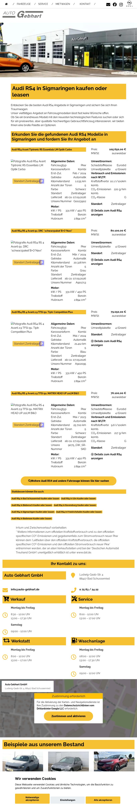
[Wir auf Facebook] (115, 4)
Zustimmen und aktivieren (68, 716)
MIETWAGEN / (65, 4)
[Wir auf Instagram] (121, 4)
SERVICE (43, 4)
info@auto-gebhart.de (25, 589)
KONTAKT (85, 4)
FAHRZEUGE (24, 4)
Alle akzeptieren (103, 800)
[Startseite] (129, 4)
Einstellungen (67, 800)
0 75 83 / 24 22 (88, 589)
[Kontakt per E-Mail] (108, 4)
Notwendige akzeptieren (32, 798)
